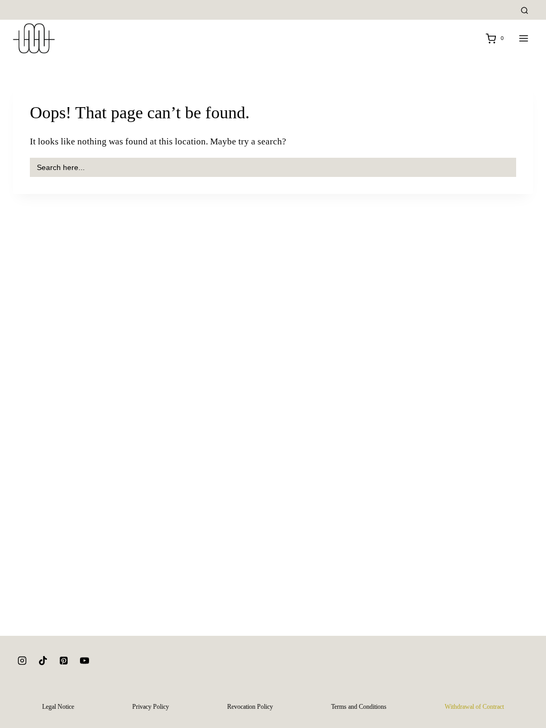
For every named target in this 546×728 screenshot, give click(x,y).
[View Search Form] (524, 11)
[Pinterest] (63, 661)
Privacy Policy (150, 706)
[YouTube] (84, 661)
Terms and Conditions (359, 706)
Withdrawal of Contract (474, 706)
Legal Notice (58, 706)
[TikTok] (43, 661)
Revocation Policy (250, 706)
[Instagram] (22, 661)
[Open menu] (523, 38)
